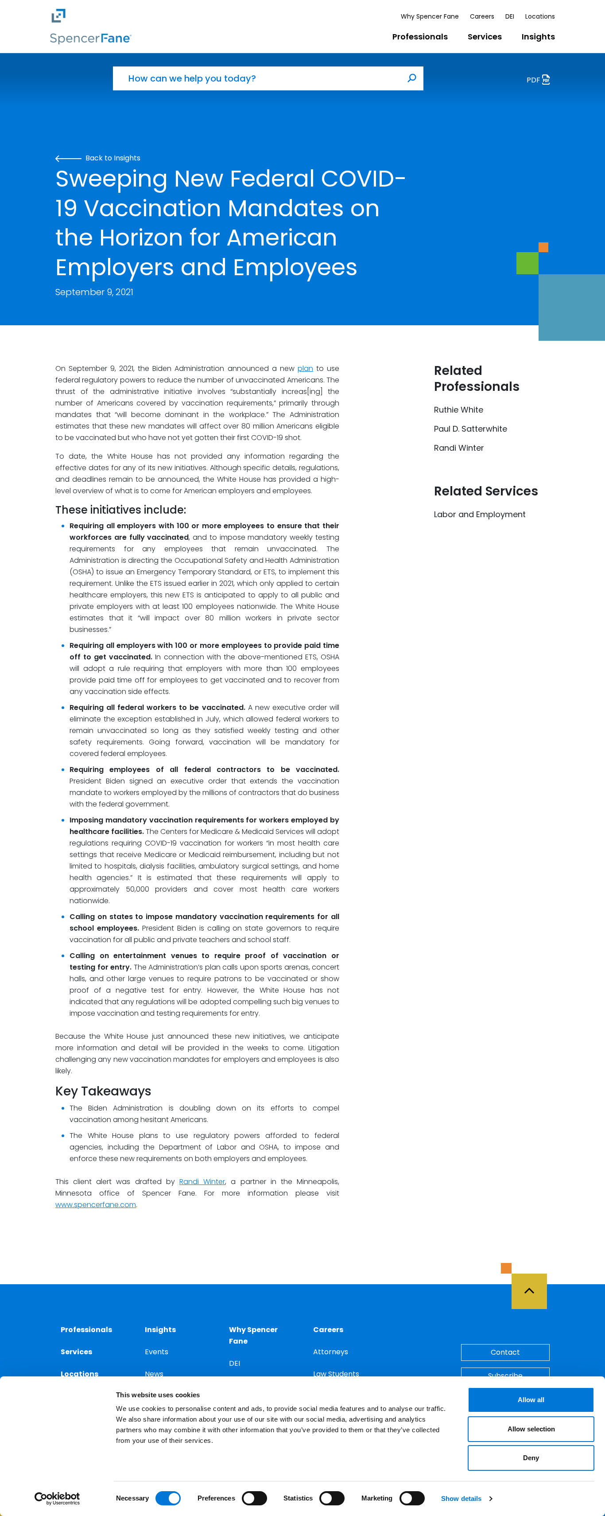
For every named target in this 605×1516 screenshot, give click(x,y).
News (154, 1374)
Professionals (420, 36)
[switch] (254, 1498)
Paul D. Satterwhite (470, 428)
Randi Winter (202, 1182)
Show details (461, 1498)
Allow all (531, 1399)
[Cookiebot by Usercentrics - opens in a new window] (57, 1498)
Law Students (336, 1374)
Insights (538, 36)
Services (485, 36)
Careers (482, 16)
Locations (540, 16)
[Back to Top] (533, 1286)
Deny (531, 1457)
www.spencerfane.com (95, 1205)
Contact (505, 1352)
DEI (509, 16)
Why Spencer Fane (430, 16)
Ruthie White (458, 409)
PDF (534, 80)
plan (305, 368)
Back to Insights (112, 158)
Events (156, 1352)
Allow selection (531, 1429)
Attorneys (330, 1352)
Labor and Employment (480, 514)
